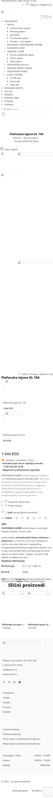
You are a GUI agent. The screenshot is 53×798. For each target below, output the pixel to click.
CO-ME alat (15, 78)
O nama (7, 707)
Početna (16, 138)
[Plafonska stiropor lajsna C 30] (13, 606)
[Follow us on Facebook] (4, 682)
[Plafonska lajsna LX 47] (39, 606)
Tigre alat (14, 84)
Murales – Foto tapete (20, 41)
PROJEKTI (8, 94)
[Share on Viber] (40, 518)
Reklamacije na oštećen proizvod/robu (21, 743)
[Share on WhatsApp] (34, 518)
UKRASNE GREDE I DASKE (19, 68)
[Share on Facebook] (22, 518)
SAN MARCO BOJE (16, 48)
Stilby (26, 581)
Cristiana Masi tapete (20, 28)
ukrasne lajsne (38, 581)
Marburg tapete (17, 31)
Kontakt (6, 712)
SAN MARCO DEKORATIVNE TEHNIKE (25, 44)
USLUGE (8, 91)
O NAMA (8, 101)
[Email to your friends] (45, 518)
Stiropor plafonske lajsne (22, 55)
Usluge (6, 697)
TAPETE (10, 24)
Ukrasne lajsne (30, 138)
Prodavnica (8, 693)
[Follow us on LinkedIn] (14, 682)
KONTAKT (9, 104)
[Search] (50, 17)
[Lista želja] (43, 17)
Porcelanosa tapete (19, 38)
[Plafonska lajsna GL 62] (3, 422)
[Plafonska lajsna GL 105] (3, 390)
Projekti (6, 702)
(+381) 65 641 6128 (13, 466)
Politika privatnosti (12, 734)
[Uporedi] (46, 17)
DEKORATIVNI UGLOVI (18, 64)
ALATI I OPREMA (15, 74)
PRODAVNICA (11, 21)
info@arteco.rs (10, 669)
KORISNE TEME (11, 98)
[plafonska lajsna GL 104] (9, 163)
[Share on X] (17, 518)
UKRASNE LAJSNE (15, 51)
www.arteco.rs (10, 674)
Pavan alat (15, 81)
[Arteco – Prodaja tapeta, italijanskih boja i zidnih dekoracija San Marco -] (26, 13)
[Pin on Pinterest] (28, 518)
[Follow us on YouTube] (19, 682)
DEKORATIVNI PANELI (17, 71)
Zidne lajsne (16, 61)
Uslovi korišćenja (11, 729)
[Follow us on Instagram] (9, 682)
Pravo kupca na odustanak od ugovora (21, 739)
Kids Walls (15, 35)
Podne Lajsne (16, 58)
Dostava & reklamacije (18, 502)
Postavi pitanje (14, 505)
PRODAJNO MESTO (13, 88)
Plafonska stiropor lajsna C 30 (13, 624)
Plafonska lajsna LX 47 (39, 624)
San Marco (37, 790)
